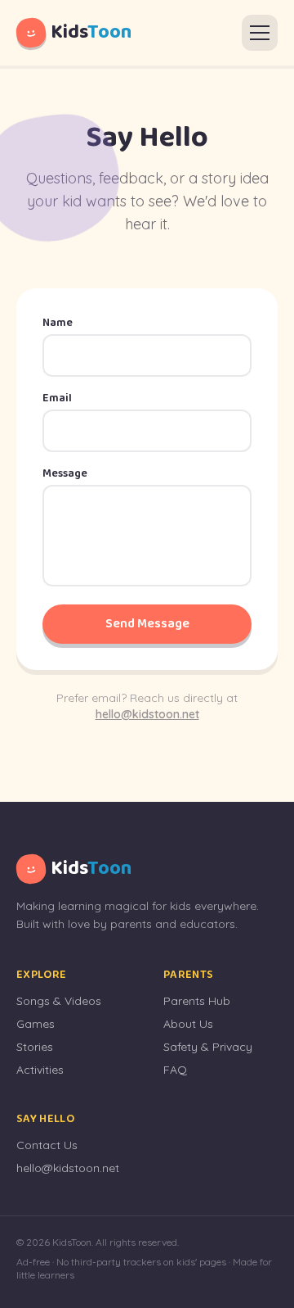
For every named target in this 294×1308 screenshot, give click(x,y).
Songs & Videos (58, 1000)
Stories (34, 1046)
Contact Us (47, 1145)
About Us (188, 1023)
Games (35, 1023)
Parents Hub (196, 1000)
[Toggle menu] (260, 33)
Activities (40, 1069)
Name (57, 323)
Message (64, 473)
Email (57, 398)
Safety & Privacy (207, 1046)
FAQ (175, 1069)
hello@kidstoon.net (147, 714)
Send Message (147, 623)
